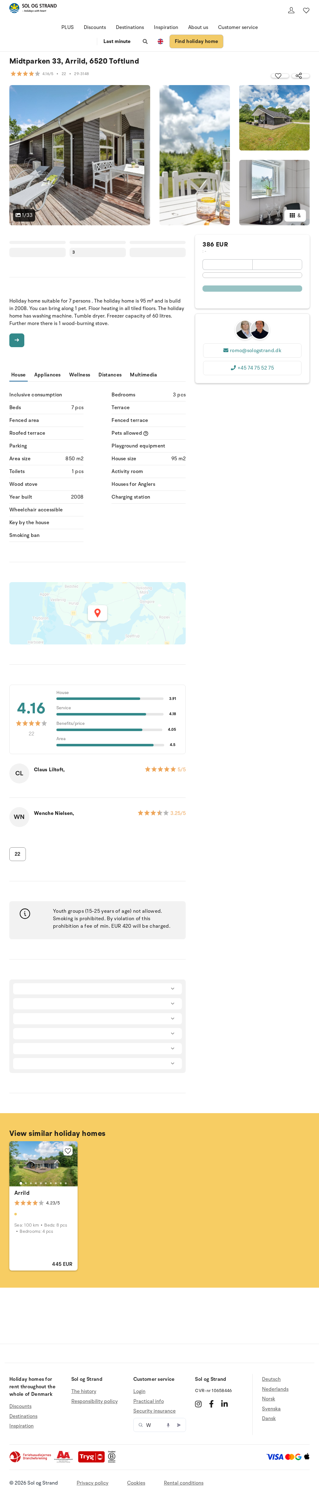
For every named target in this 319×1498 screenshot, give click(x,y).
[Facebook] (211, 1404)
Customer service (238, 27)
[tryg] (93, 1461)
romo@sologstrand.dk (255, 350)
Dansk (269, 1418)
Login (139, 1391)
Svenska (271, 1408)
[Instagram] (198, 1404)
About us (198, 27)
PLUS (67, 27)
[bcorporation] (113, 1461)
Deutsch (271, 1379)
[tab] (20, 1183)
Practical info (148, 1401)
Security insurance (154, 1411)
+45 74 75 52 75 (255, 368)
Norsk (268, 1398)
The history (83, 1391)
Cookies (136, 1483)
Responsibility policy (94, 1401)
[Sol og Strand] (33, 9)
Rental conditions (183, 1483)
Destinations (130, 27)
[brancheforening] (30, 1461)
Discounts (95, 27)
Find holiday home (196, 41)
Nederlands (275, 1389)
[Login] (291, 10)
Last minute (117, 41)
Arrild (22, 1193)
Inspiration (166, 27)
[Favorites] (306, 10)
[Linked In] (224, 1404)
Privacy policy (92, 1483)
